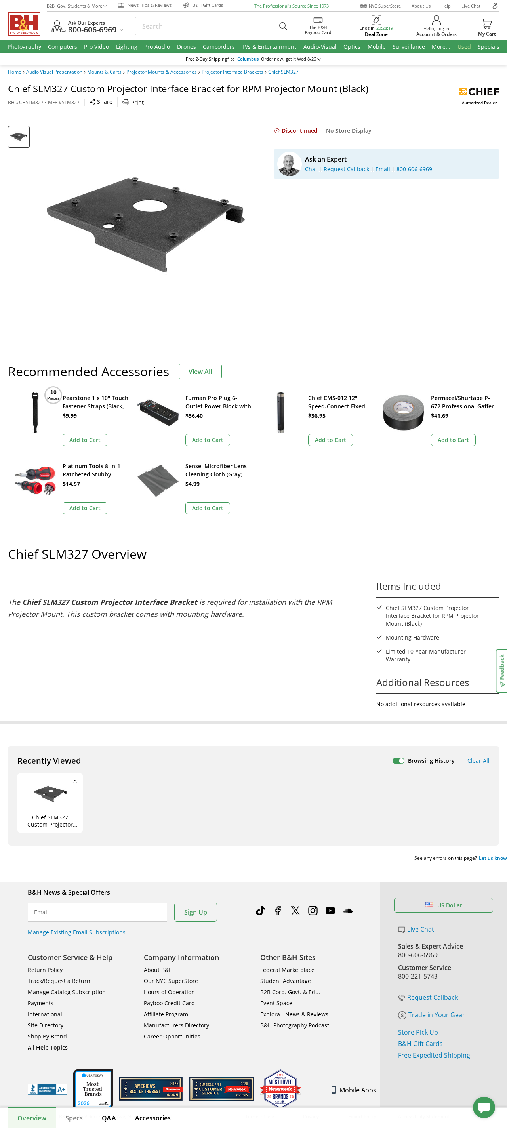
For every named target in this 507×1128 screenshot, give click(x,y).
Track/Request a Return (59, 981)
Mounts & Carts (104, 72)
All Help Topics (48, 1047)
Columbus (248, 59)
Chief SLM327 (283, 72)
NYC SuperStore (385, 6)
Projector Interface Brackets (232, 72)
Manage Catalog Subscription (67, 992)
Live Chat (470, 6)
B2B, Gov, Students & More (74, 6)
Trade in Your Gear (436, 1014)
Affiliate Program (166, 1014)
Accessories (153, 1118)
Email (41, 912)
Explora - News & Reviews (294, 1014)
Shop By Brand (47, 1036)
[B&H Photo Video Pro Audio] (27, 24)
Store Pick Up (418, 1032)
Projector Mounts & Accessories (161, 72)
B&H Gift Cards (420, 1043)
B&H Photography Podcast (294, 1025)
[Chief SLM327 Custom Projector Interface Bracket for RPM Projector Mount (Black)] (146, 225)
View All (200, 371)
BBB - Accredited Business (47, 1089)
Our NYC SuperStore (171, 981)
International (45, 1014)
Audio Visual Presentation (54, 72)
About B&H (158, 970)
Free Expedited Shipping (434, 1055)
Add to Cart (85, 440)
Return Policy (45, 970)
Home (14, 72)
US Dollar (449, 905)
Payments (40, 1003)
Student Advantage (285, 981)
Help (446, 6)
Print (137, 102)
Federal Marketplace (287, 970)
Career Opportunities (172, 1036)
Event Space (276, 1003)
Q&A (109, 1118)
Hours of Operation (169, 992)
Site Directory (45, 1025)
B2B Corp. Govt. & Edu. (290, 992)
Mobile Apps (357, 1090)
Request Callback (432, 997)
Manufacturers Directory (176, 1025)
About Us (421, 6)
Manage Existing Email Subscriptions (77, 932)
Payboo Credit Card (169, 1003)
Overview (31, 1118)
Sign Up (195, 912)
